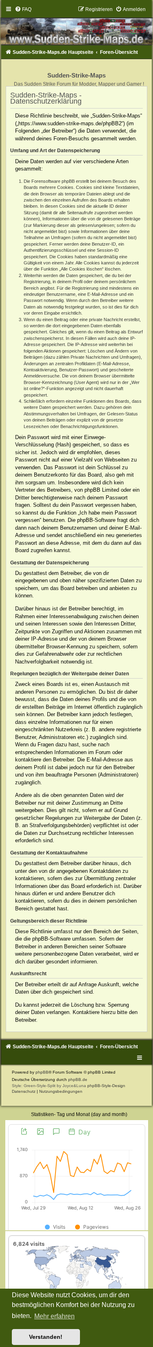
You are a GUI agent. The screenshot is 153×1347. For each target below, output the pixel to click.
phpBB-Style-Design (106, 1085)
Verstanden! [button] (45, 1337)
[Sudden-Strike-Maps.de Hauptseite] (77, 25)
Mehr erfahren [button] (54, 1316)
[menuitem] (23, 9)
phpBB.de (77, 1079)
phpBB (42, 1072)
